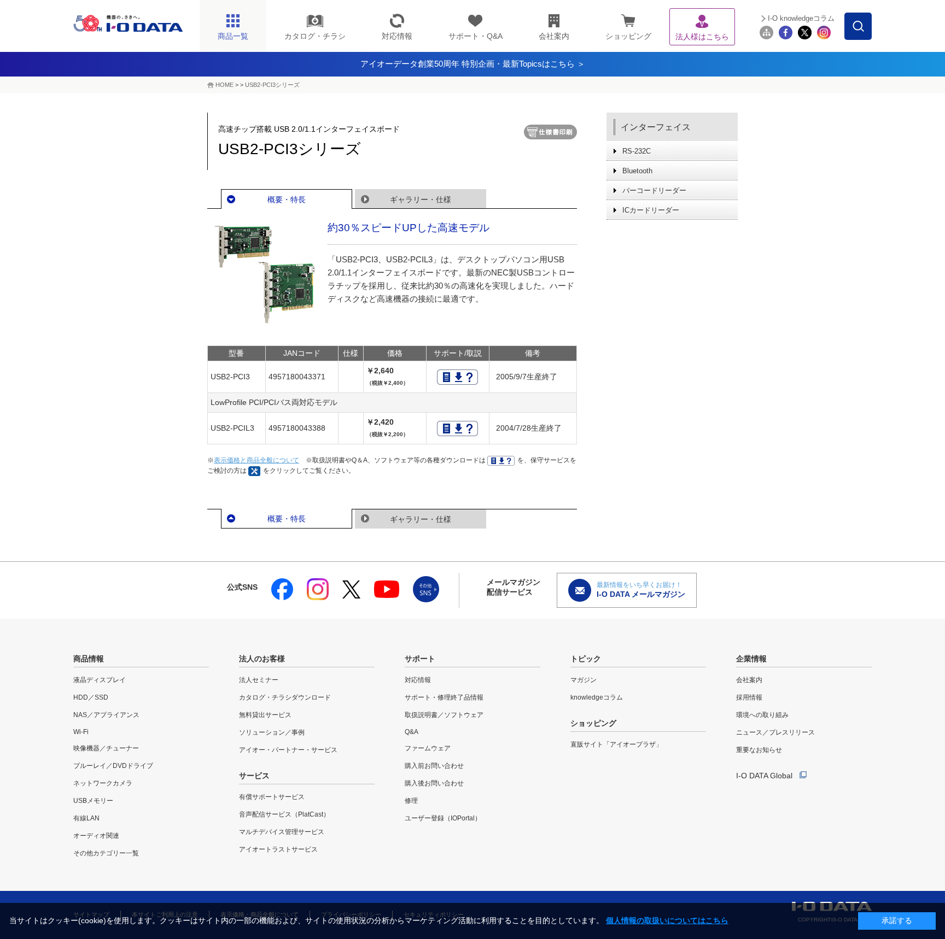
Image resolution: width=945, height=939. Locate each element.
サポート (420, 658)
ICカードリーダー (650, 210)
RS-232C (636, 151)
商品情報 (88, 658)
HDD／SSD (90, 697)
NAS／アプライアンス (106, 715)
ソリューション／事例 (272, 732)
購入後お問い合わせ (434, 783)
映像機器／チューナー (106, 748)
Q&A (411, 732)
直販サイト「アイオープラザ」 (616, 744)
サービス (254, 775)
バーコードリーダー (654, 190)
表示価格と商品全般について (256, 460)
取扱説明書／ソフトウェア (444, 715)
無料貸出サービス (265, 715)
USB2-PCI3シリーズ (272, 84)
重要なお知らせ (759, 750)
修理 (411, 801)
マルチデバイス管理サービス (281, 832)
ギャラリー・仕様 (420, 199)
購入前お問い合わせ (434, 766)
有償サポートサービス (272, 797)
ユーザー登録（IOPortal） (443, 818)
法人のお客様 (262, 658)
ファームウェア (428, 748)
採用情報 (749, 697)
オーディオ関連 (96, 836)
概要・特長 (286, 199)
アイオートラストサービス (278, 849)
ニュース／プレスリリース (775, 732)
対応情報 (418, 680)
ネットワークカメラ (102, 783)
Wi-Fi (81, 732)
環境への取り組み (762, 715)
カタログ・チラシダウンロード (285, 697)
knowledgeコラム (596, 697)
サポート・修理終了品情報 (444, 697)
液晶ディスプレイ (99, 680)
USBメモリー (93, 801)
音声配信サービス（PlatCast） (284, 814)
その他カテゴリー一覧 (106, 853)
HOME (224, 84)
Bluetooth (637, 171)
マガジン (583, 680)
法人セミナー (258, 680)
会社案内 (749, 680)
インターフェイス (656, 127)
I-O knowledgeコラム (801, 18)
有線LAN (86, 818)
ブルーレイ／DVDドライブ (113, 766)
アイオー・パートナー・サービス (288, 750)
